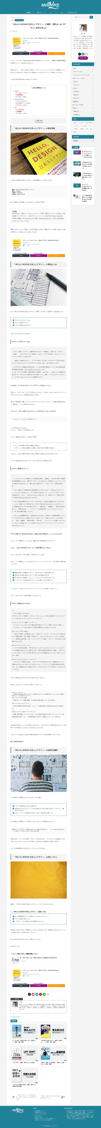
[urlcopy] (47, 994)
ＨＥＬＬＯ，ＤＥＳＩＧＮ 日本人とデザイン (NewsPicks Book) (40, 38)
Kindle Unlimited (18, 99)
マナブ (90, 125)
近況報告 (75, 132)
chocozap (81, 122)
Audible (16, 91)
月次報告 (82, 129)
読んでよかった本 (73, 12)
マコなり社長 (84, 125)
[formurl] (86, 54)
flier (15, 107)
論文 (91, 129)
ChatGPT (75, 122)
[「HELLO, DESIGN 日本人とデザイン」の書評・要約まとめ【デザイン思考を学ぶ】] (36, 994)
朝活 (87, 129)
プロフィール (83, 57)
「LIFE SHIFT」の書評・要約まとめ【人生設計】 (23, 1062)
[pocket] (33, 994)
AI (50, 12)
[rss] (83, 54)
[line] (44, 994)
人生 (62, 12)
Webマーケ (39, 12)
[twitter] (29, 994)
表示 (41, 120)
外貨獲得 (28, 12)
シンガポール (76, 125)
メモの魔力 (75, 129)
